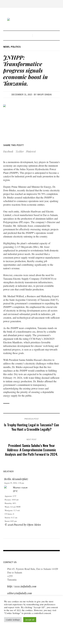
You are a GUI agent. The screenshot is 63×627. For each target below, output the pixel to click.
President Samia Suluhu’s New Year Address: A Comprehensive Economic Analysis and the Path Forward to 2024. (31, 450)
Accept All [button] (29, 619)
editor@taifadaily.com (19, 593)
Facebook (8, 151)
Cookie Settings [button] (13, 619)
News (6, 47)
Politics (16, 47)
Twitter (20, 151)
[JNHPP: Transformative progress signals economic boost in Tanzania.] (31, 120)
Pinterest (31, 151)
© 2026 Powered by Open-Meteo (23, 524)
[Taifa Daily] (31, 20)
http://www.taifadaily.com (21, 586)
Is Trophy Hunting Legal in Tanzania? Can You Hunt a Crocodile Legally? (31, 427)
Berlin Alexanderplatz (16, 479)
